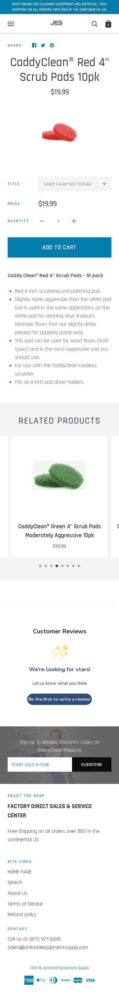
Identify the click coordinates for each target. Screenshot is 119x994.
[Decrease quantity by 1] (42, 221)
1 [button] (40, 566)
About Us (17, 893)
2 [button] (46, 566)
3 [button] (51, 566)
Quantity (18, 221)
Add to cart (59, 247)
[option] (59, 132)
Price (14, 203)
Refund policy (22, 914)
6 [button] (68, 566)
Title (14, 184)
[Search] (95, 24)
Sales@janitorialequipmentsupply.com (48, 947)
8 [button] (79, 566)
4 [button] (57, 566)
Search (15, 882)
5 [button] (62, 566)
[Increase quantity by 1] (74, 221)
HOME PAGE (20, 871)
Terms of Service (25, 903)
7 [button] (73, 566)
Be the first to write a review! (59, 699)
